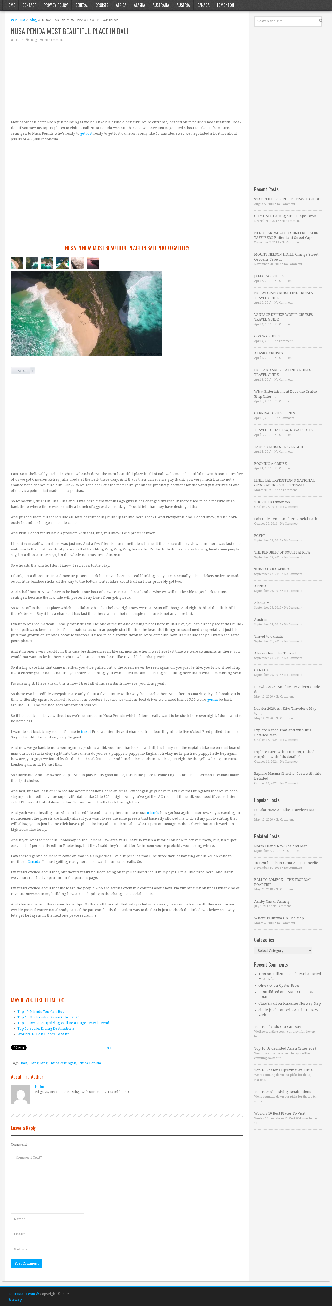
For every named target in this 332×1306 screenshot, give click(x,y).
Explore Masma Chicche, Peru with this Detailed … (287, 776)
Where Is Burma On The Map (279, 918)
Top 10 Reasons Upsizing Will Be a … (285, 1070)
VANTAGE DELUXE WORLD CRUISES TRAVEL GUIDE (283, 317)
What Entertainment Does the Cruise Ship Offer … (285, 394)
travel (86, 732)
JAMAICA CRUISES (269, 276)
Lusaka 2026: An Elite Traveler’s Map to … (285, 711)
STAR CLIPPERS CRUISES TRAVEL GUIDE (287, 199)
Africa (121, 5)
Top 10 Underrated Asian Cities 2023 (48, 1017)
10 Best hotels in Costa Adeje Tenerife (286, 863)
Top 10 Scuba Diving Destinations (45, 1028)
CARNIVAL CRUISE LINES (274, 413)
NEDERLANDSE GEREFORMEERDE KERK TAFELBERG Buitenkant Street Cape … (286, 235)
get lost (86, 133)
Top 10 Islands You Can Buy (40, 1012)
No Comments (54, 40)
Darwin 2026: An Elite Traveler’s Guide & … (287, 689)
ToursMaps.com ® (23, 1294)
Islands (153, 813)
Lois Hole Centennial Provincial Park (285, 519)
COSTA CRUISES (267, 336)
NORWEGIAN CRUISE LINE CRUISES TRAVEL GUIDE (283, 295)
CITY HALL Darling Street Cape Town (285, 216)
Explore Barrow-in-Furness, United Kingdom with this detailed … (284, 754)
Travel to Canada (268, 636)
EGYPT (259, 536)
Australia (161, 5)
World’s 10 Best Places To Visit (43, 1034)
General (81, 5)
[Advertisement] (127, 81)
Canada (203, 5)
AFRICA (260, 586)
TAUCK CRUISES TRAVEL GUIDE (280, 447)
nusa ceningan (63, 1063)
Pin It (108, 1048)
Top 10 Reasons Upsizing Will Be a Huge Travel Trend (63, 1023)
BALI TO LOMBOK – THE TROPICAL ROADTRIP (282, 882)
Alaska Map (264, 603)
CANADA (261, 670)
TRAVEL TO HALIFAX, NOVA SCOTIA (283, 430)
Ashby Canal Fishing (271, 901)
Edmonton (225, 5)
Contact (29, 5)
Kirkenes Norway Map (302, 1003)
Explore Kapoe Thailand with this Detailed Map (282, 732)
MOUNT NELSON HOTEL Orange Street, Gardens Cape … (286, 256)
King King (39, 1063)
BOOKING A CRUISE (270, 464)
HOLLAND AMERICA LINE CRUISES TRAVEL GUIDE (282, 372)
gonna (212, 699)
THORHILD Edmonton (272, 502)
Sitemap (15, 1299)
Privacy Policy (56, 5)
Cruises (102, 5)
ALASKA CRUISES (268, 353)
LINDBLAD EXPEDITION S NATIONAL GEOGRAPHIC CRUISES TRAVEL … (284, 482)
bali (24, 1063)
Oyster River (289, 985)
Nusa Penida (90, 1063)
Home (10, 5)
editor (19, 40)
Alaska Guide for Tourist (275, 653)
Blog (33, 20)
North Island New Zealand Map (280, 846)
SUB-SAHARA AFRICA (272, 569)
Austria (183, 5)
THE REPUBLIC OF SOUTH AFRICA (282, 552)
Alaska (139, 5)
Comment (19, 1144)
